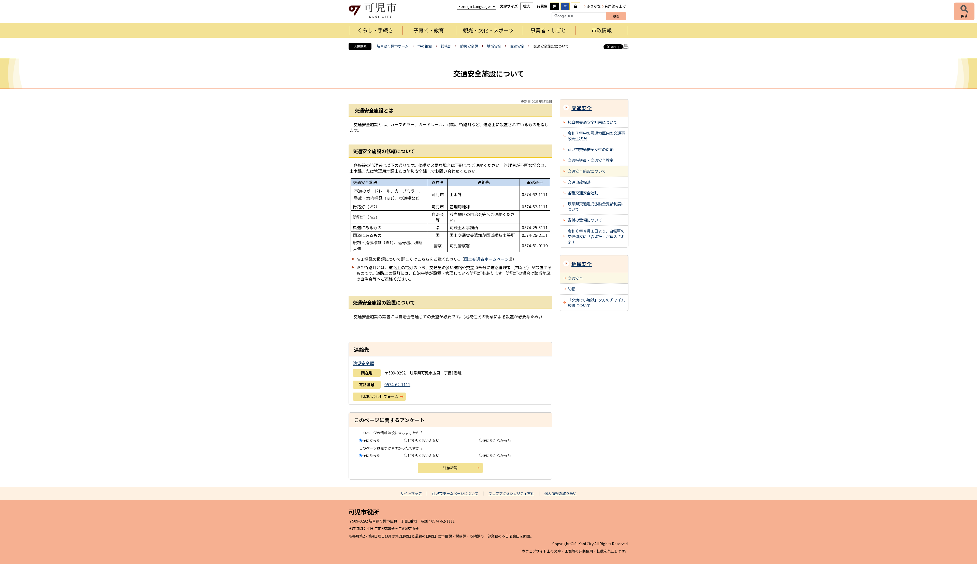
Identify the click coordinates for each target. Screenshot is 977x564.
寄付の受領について (585, 220)
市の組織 (425, 46)
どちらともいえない (423, 440)
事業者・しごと (548, 30)
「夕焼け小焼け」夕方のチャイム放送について (596, 302)
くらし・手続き (375, 30)
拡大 (526, 6)
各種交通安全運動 (583, 192)
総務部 (446, 46)
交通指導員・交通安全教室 (590, 160)
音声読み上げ (615, 6)
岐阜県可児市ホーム (393, 46)
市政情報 (602, 30)
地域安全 (494, 46)
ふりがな (593, 6)
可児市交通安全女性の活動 (590, 149)
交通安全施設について (587, 171)
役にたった (371, 455)
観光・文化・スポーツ (488, 30)
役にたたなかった (496, 440)
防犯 (571, 289)
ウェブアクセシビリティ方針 (511, 493)
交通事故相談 (579, 182)
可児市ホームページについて (455, 493)
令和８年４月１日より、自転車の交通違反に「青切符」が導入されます (596, 236)
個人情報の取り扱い (560, 493)
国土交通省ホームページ (486, 259)
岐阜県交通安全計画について (592, 122)
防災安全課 (469, 46)
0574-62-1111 (397, 384)
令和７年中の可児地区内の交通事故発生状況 (596, 135)
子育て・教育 (428, 30)
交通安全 (517, 46)
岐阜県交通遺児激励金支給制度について (596, 206)
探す (964, 11)
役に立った (371, 440)
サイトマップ (411, 493)
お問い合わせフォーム (379, 396)
